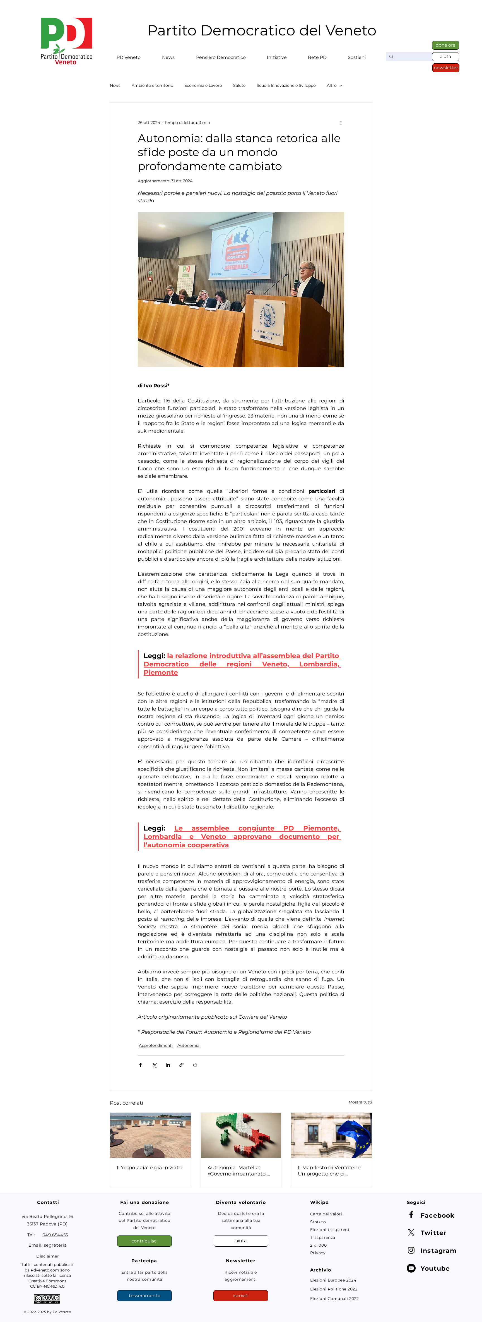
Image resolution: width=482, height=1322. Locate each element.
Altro (332, 85)
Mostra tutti (360, 1102)
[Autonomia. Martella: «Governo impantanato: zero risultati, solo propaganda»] (241, 1135)
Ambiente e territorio (152, 85)
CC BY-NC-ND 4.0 (47, 1286)
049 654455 (55, 1234)
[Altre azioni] (341, 122)
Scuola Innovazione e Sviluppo (286, 85)
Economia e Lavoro (203, 85)
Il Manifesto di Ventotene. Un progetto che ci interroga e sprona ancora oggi (330, 1171)
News (115, 85)
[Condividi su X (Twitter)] (154, 1064)
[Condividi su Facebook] (140, 1064)
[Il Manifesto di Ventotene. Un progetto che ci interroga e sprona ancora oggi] (331, 1135)
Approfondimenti (156, 1045)
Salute (239, 85)
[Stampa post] (195, 1064)
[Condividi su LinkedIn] (167, 1064)
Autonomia (188, 1045)
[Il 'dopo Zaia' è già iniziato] (150, 1135)
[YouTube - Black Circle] (411, 1268)
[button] (128, 55)
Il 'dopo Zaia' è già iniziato (149, 1168)
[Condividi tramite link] (181, 1064)
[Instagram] (411, 1250)
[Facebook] (411, 1214)
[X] (411, 1232)
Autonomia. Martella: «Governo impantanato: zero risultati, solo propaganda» (237, 1171)
